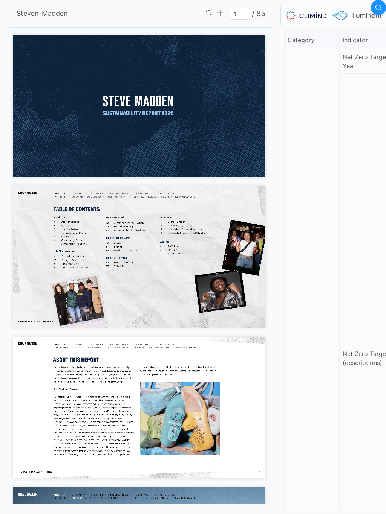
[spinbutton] (240, 13)
